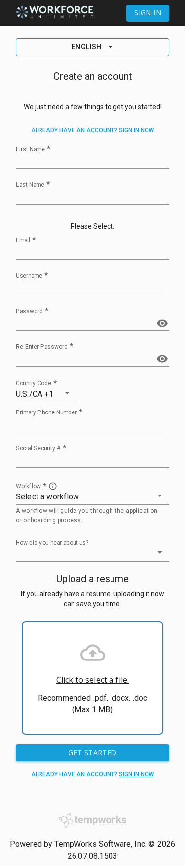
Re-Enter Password (42, 346)
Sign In (147, 12)
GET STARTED (92, 752)
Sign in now (136, 130)
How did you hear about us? (52, 542)
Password (29, 310)
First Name (30, 148)
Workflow (28, 485)
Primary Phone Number (46, 412)
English (87, 47)
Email (23, 239)
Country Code (33, 382)
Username (29, 275)
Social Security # (38, 447)
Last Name (30, 184)
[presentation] (92, 678)
